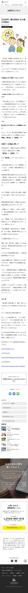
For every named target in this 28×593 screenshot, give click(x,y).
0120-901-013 (15, 519)
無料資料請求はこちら (15, 527)
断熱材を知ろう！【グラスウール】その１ (14, 379)
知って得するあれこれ (7, 26)
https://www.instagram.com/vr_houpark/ (13, 366)
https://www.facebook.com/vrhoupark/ (12, 357)
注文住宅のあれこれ (8, 416)
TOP (1, 4)
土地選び (5, 412)
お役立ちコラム (7, 4)
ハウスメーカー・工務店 (9, 403)
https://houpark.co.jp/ (7, 349)
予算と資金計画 (7, 407)
